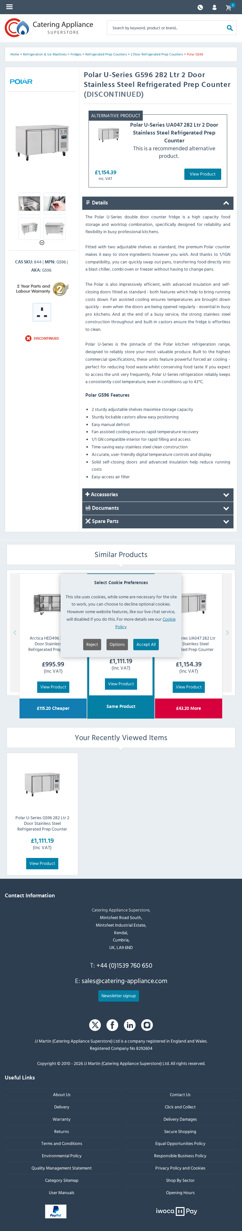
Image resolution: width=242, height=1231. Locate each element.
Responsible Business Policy (180, 1155)
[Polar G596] (42, 141)
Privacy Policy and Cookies (180, 1168)
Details (99, 202)
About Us (62, 1094)
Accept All (146, 644)
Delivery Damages (180, 1119)
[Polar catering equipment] (21, 82)
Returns (61, 1131)
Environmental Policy (62, 1155)
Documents (105, 508)
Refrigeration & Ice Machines (45, 54)
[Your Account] (214, 7)
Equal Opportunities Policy (180, 1143)
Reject (92, 644)
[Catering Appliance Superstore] (49, 27)
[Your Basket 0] (228, 7)
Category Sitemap (61, 1180)
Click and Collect (180, 1106)
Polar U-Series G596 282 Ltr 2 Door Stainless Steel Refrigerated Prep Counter (42, 823)
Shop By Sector (180, 1180)
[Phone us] (200, 7)
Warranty (62, 1119)
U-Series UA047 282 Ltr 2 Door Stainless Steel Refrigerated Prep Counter (174, 133)
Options (117, 644)
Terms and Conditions (61, 1143)
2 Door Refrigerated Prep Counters (157, 54)
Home (14, 54)
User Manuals (61, 1192)
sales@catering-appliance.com (124, 980)
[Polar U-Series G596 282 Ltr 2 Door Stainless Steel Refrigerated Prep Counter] (42, 783)
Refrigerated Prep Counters (106, 54)
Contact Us (180, 1094)
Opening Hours (180, 1192)
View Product (203, 173)
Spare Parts (104, 521)
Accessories (103, 494)
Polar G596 (195, 54)
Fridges (76, 54)
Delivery (61, 1106)
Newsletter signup (118, 995)
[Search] (230, 27)
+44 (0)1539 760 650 (124, 965)
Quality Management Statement (62, 1168)
